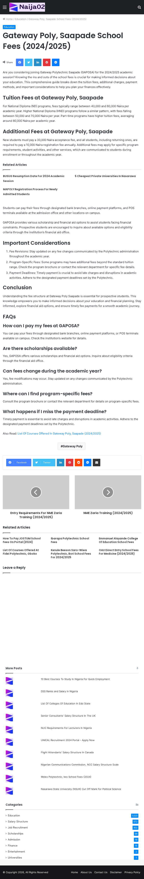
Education (20, 18)
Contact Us (100, 872)
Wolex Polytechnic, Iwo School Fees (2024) (66, 776)
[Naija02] (27, 7)
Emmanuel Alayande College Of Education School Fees (118, 540)
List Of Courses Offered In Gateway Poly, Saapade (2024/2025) (59, 433)
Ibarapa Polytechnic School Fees (70, 540)
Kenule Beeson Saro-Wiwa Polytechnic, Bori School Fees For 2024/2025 (71, 553)
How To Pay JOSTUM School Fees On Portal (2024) (22, 540)
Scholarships (15, 833)
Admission (14, 839)
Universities (15, 857)
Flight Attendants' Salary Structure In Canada (67, 752)
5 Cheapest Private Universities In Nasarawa (105, 176)
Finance (12, 845)
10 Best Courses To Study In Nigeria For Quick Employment (75, 679)
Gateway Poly (72, 446)
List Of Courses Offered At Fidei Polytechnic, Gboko (21, 552)
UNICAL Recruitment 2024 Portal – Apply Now (68, 740)
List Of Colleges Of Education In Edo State (65, 703)
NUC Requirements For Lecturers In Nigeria (66, 727)
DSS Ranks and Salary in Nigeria (59, 691)
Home (9, 18)
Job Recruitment (18, 827)
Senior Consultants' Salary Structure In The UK (68, 715)
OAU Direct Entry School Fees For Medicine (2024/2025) (119, 552)
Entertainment (16, 851)
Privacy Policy (132, 872)
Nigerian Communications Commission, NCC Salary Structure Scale (80, 764)
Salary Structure (18, 821)
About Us (86, 872)
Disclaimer (116, 872)
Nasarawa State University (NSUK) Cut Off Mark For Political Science (81, 788)
